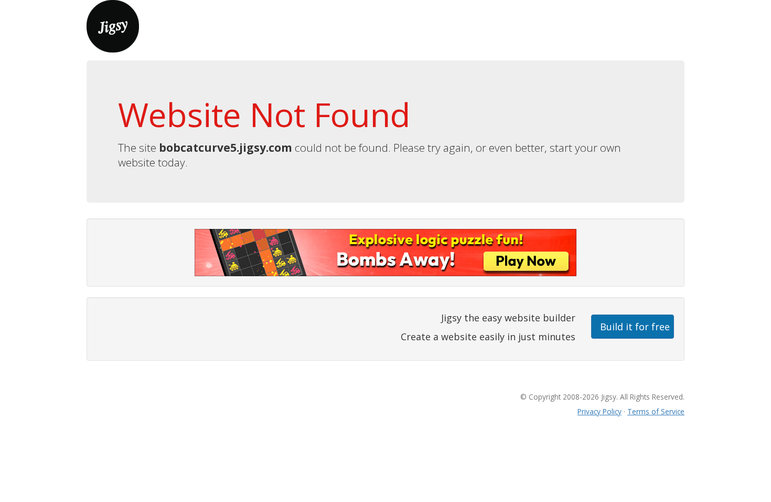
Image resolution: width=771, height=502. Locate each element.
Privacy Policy (599, 411)
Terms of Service (655, 411)
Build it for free (635, 326)
